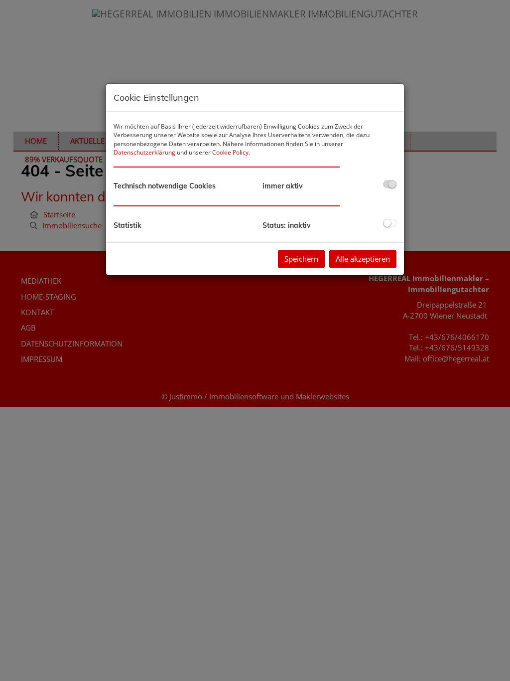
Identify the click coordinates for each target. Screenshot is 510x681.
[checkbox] (389, 184)
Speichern (301, 259)
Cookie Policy (230, 152)
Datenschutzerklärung (144, 152)
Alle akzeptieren (363, 259)
